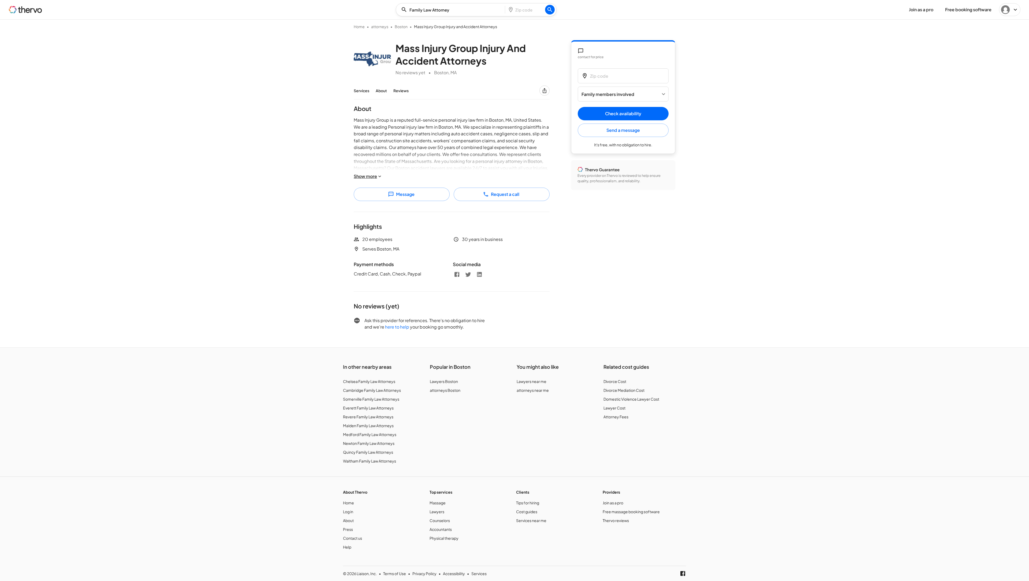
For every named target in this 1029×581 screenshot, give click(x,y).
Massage (438, 502)
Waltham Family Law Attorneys (369, 461)
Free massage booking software (631, 511)
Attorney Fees (615, 416)
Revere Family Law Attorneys (368, 416)
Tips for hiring (527, 502)
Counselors (440, 520)
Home (359, 26)
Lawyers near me (531, 381)
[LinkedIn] (479, 274)
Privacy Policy (424, 573)
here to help (397, 327)
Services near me (531, 520)
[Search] (550, 9)
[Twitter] (468, 274)
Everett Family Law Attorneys (368, 407)
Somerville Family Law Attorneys (371, 399)
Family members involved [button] (607, 94)
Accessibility (454, 573)
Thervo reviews (616, 520)
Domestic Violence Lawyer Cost (631, 399)
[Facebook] (457, 274)
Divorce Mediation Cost (623, 390)
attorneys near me (533, 390)
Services (361, 90)
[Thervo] (25, 9)
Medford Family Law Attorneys (369, 434)
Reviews (401, 90)
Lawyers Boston (444, 381)
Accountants (441, 529)
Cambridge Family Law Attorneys (372, 390)
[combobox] (452, 9)
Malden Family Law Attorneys (368, 425)
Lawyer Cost (614, 407)
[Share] (544, 90)
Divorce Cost (614, 381)
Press (348, 529)
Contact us (352, 538)
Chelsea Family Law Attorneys (369, 381)
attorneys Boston (445, 390)
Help (347, 547)
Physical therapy (444, 538)
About (381, 90)
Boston (401, 26)
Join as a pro (613, 502)
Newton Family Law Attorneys (368, 443)
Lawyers (437, 511)
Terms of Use (394, 573)
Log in (348, 511)
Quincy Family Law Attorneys (368, 452)
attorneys (379, 26)
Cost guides (526, 511)
